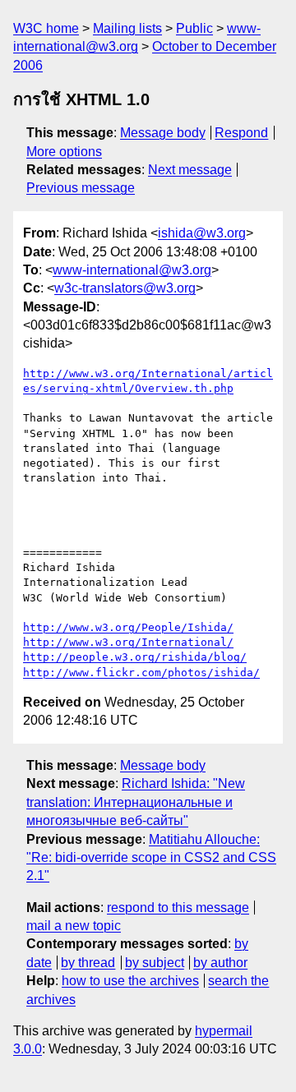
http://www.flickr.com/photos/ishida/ (141, 672)
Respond (241, 133)
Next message (190, 170)
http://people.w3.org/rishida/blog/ (135, 657)
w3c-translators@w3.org (125, 288)
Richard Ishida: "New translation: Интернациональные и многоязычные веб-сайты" (135, 801)
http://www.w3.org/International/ (128, 642)
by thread (88, 963)
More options (64, 152)
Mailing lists (127, 28)
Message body (163, 133)
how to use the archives (130, 981)
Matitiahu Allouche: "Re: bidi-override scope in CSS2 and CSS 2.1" (151, 857)
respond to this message (178, 908)
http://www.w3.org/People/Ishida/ (128, 627)
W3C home (46, 28)
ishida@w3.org (202, 233)
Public (194, 28)
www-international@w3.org (132, 270)
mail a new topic (73, 926)
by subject (154, 963)
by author (220, 963)
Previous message (80, 188)
